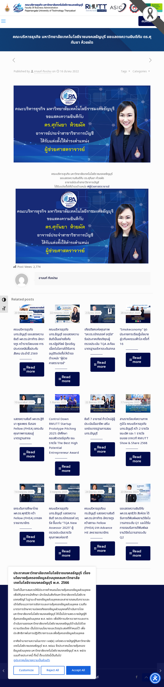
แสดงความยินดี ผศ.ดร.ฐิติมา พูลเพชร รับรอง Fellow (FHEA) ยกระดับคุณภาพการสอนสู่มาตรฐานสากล (29, 429)
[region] (52, 623)
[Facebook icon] (136, 677)
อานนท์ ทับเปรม (42, 71)
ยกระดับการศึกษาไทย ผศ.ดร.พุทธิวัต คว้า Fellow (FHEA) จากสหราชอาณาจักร (28, 515)
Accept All (78, 670)
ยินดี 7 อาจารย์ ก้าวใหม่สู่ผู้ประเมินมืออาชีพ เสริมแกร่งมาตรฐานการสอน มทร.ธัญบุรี (99, 426)
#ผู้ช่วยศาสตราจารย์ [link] (98, 186)
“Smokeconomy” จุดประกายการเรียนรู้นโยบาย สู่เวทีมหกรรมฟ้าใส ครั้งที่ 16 (134, 336)
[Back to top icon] (146, 677)
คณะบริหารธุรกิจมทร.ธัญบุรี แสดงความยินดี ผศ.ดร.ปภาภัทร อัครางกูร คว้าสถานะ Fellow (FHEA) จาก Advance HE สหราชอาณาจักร (99, 520)
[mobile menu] (3, 21)
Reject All (53, 670)
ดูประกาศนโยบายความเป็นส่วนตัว (32, 660)
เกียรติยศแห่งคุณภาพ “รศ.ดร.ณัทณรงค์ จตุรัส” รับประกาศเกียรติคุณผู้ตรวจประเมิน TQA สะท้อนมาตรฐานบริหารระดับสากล (99, 339)
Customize (26, 670)
